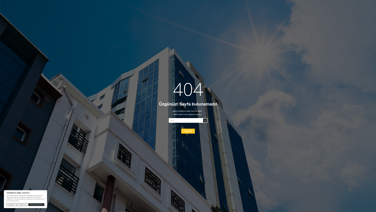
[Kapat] (45, 192)
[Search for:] (188, 120)
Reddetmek (22, 204)
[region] (25, 199)
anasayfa (188, 131)
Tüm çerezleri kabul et (36, 204)
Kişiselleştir (11, 204)
